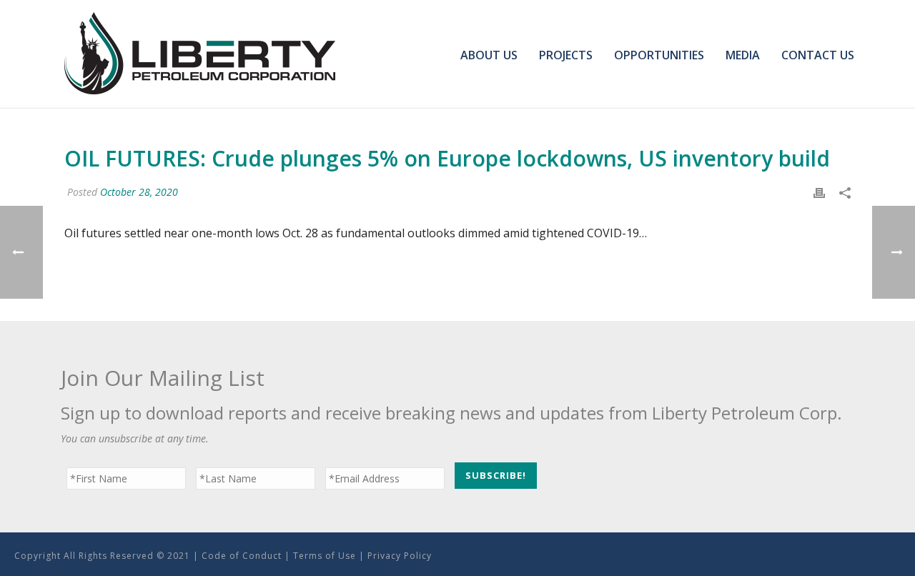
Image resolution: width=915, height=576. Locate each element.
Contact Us (817, 55)
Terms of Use (324, 556)
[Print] (819, 192)
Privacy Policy (399, 556)
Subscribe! (495, 475)
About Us (489, 55)
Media (743, 55)
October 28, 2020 (139, 192)
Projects (566, 55)
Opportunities (659, 55)
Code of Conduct (242, 556)
